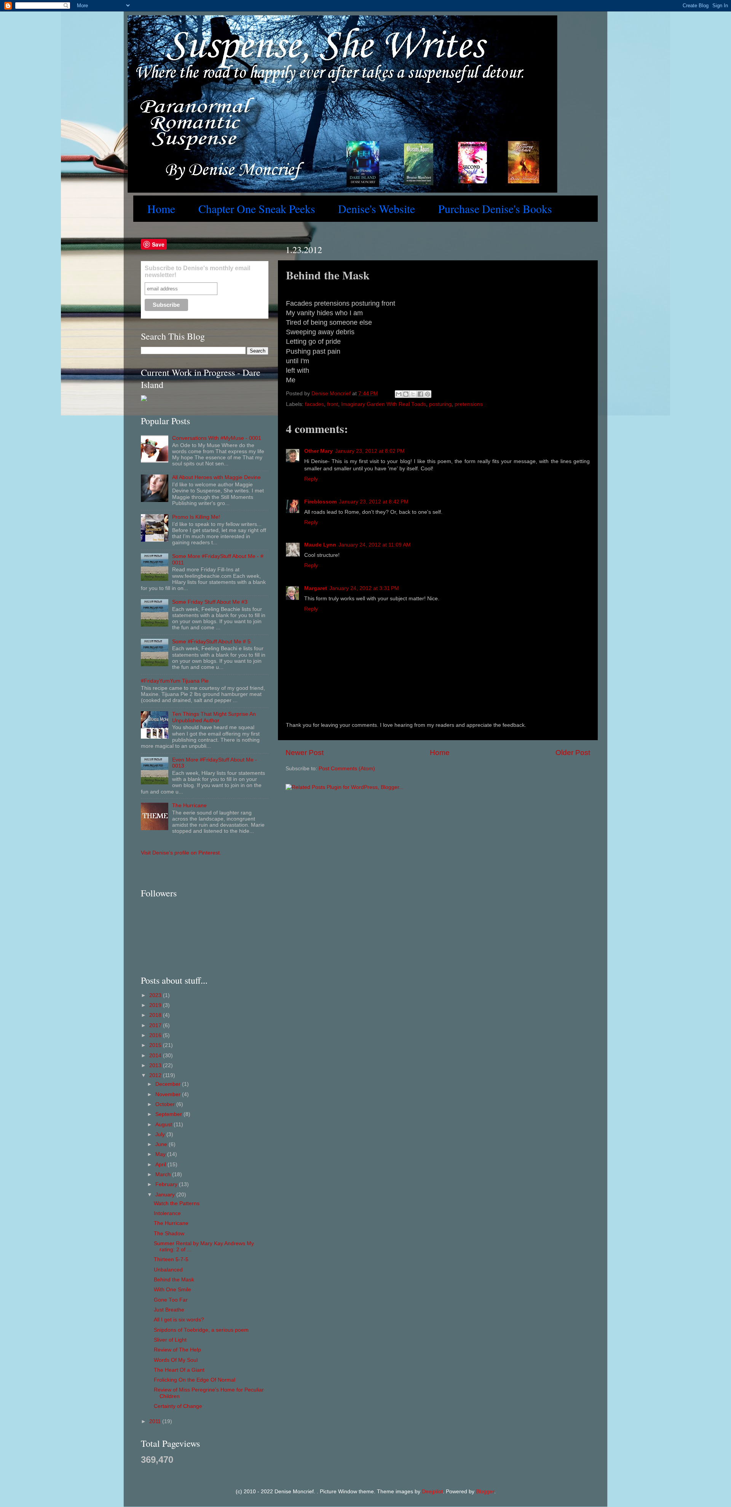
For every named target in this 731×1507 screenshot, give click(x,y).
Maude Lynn (320, 545)
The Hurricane (189, 805)
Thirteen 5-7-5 (171, 1259)
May (161, 1154)
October (165, 1104)
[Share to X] (413, 394)
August (164, 1124)
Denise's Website (376, 208)
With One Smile (172, 1289)
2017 (156, 1025)
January (165, 1195)
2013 (156, 1065)
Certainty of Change (178, 1406)
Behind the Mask (174, 1280)
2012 (156, 1075)
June (162, 1144)
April (161, 1164)
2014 (156, 1055)
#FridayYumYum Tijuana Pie (175, 681)
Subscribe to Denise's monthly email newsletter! (197, 271)
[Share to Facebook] (420, 394)
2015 (156, 1045)
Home (161, 208)
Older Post (572, 753)
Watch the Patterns (177, 1203)
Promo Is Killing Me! (196, 517)
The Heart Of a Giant (179, 1370)
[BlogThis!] (406, 394)
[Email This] (398, 394)
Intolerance (167, 1213)
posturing (440, 404)
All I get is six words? (179, 1320)
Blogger (485, 1491)
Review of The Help (177, 1350)
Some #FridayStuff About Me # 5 (211, 641)
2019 (156, 1005)
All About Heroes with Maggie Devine (216, 477)
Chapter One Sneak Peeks (256, 208)
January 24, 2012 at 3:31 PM (364, 588)
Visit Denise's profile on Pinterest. (181, 853)
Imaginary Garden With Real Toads (383, 404)
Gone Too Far (171, 1300)
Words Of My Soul (176, 1360)
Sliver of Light (170, 1340)
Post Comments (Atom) (347, 768)
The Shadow (169, 1233)
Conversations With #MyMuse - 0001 (216, 438)
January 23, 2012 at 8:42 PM (374, 502)
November (168, 1094)
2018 (156, 1015)
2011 (155, 1421)
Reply (311, 479)
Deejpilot (432, 1491)
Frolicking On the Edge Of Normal (194, 1380)
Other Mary (318, 451)
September (169, 1114)
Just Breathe (169, 1310)
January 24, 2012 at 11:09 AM (374, 545)
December (168, 1084)
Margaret (315, 588)
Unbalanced (168, 1270)
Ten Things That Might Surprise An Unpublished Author (214, 717)
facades (314, 404)
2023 (156, 995)
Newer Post (305, 753)
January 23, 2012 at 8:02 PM (370, 451)
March (163, 1174)
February (167, 1184)
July (160, 1134)
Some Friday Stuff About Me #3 (209, 602)
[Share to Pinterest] (427, 394)
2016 (156, 1035)
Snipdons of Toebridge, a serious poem (201, 1330)
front (332, 404)
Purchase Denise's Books (495, 208)
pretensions (469, 404)
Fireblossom (320, 502)
